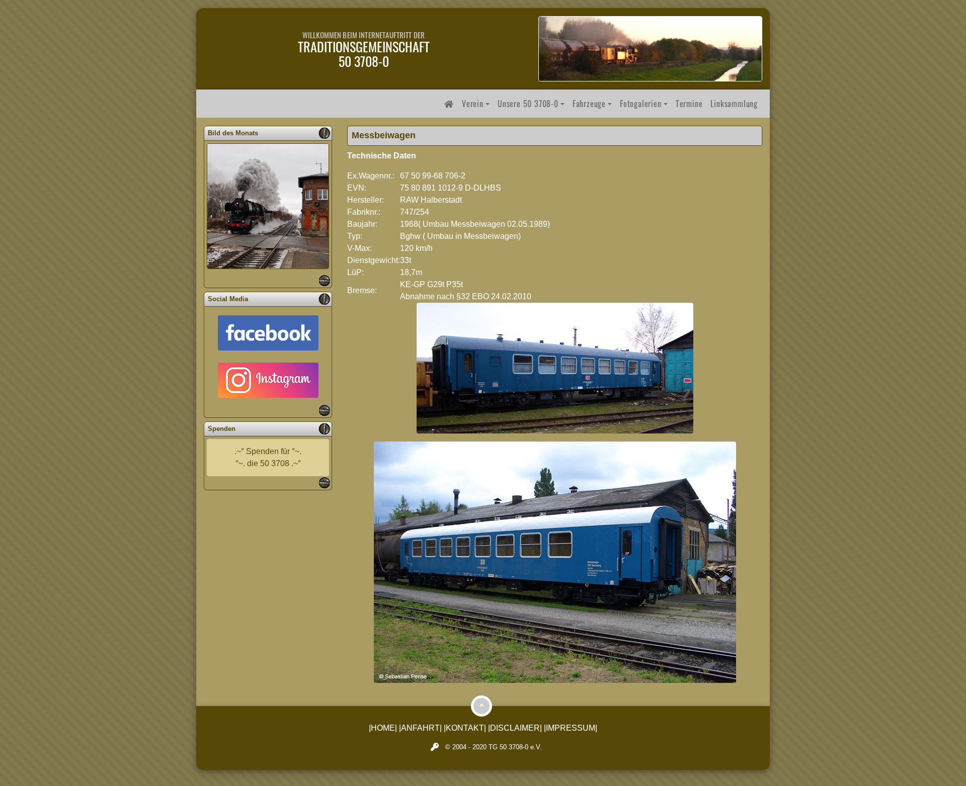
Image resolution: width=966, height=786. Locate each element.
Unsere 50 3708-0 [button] (528, 104)
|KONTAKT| (465, 728)
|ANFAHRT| (420, 728)
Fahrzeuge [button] (589, 104)
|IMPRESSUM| (570, 728)
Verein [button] (473, 104)
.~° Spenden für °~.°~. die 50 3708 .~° (267, 457)
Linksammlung (734, 104)
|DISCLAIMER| (515, 728)
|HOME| (383, 728)
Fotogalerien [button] (641, 104)
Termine (689, 104)
